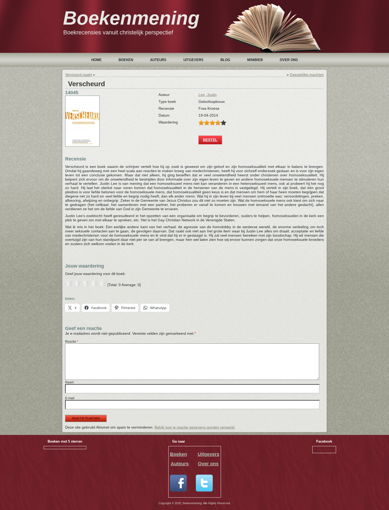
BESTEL (210, 140)
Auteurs (158, 60)
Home (96, 60)
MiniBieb (255, 60)
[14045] (82, 145)
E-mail (69, 398)
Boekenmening (131, 18)
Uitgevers (193, 60)
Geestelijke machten (307, 74)
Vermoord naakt (78, 74)
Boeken (126, 60)
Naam (69, 382)
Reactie (71, 341)
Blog (225, 60)
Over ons (289, 60)
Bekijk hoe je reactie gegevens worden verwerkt (194, 427)
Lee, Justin (207, 95)
